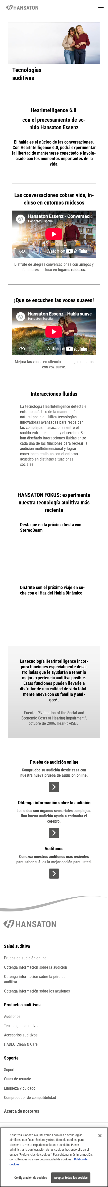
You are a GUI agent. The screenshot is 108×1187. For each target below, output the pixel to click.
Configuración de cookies (30, 1177)
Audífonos (12, 1016)
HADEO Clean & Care (21, 1044)
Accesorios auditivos (20, 1035)
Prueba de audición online (25, 958)
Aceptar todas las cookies (71, 1177)
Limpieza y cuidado (19, 1088)
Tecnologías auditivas (21, 1025)
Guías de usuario (17, 1079)
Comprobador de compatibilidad (30, 1097)
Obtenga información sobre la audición (35, 967)
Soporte (10, 1069)
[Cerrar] (99, 1135)
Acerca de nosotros (21, 1111)
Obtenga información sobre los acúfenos (37, 991)
